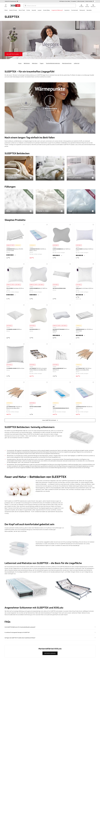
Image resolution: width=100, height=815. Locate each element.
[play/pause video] (50, 108)
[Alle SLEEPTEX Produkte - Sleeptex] (50, 40)
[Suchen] (25, 5)
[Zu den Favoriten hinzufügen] (23, 224)
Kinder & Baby (46, 10)
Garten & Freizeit (13, 10)
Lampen (39, 10)
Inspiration (67, 10)
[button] (50, 108)
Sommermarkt (74, 10)
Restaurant (82, 10)
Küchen (28, 10)
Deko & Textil (22, 10)
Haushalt (34, 10)
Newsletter (89, 10)
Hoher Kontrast (89, 1)
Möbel (6, 10)
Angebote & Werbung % (57, 10)
